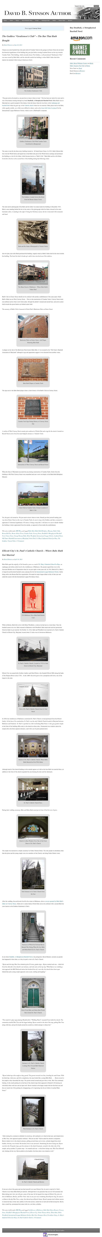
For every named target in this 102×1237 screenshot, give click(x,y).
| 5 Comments (20, 541)
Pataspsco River (42, 1215)
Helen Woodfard (31, 536)
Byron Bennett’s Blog (27, 20)
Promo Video (62, 20)
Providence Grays (52, 1215)
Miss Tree (34, 1215)
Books (17, 20)
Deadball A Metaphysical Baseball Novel (17, 1212)
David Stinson (8, 45)
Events (37, 20)
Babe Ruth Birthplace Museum (44, 531)
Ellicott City (33, 1212)
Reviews (70, 20)
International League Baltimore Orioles (48, 572)
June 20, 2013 (18, 45)
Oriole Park (32, 538)
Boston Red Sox (6, 533)
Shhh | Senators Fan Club (77, 66)
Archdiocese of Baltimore (35, 1210)
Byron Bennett (54, 1210)
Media (54, 20)
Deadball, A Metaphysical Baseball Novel (21, 957)
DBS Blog (19, 531)
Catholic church (29, 105)
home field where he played (49, 108)
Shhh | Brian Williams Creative (79, 63)
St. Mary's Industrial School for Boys (46, 538)
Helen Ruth (54, 1212)
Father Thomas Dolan (44, 1212)
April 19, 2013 (18, 559)
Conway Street (37, 533)
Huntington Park (46, 20)
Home (5, 20)
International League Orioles (45, 536)
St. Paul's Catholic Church (25, 1217)
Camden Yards (28, 533)
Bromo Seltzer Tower (17, 533)
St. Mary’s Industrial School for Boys (49, 564)
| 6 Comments (37, 1217)
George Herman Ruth (20, 536)
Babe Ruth (31, 531)
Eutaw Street (9, 536)
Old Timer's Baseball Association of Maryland (15, 538)
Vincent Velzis (12, 541)
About (11, 20)
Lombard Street (58, 536)
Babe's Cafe (56, 531)
